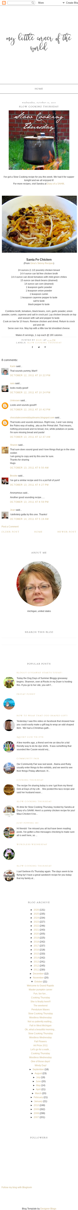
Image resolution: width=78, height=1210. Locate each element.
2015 (36, 953)
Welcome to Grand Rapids (40, 985)
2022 (36, 925)
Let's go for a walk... (40, 1049)
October (38, 981)
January (38, 1101)
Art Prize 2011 (40, 1045)
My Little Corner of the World (39, 44)
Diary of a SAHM (55, 183)
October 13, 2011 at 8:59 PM (29, 502)
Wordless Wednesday (32, 844)
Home (39, 89)
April (38, 1089)
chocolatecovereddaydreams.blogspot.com (32, 417)
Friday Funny (26, 694)
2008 (36, 1113)
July (38, 1077)
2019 (36, 937)
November (38, 977)
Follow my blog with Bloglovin (17, 1187)
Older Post (11, 532)
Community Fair (28, 758)
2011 (36, 969)
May (38, 1085)
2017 (36, 945)
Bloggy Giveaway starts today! (39, 672)
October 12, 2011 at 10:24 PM (30, 392)
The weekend (41, 1005)
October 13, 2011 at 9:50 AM (29, 467)
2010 (36, 1105)
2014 (36, 957)
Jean (13, 510)
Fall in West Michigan (40, 1025)
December (38, 973)
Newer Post (67, 532)
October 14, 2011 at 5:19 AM (29, 519)
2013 (36, 961)
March (38, 1093)
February (38, 1097)
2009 (36, 1109)
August (38, 1073)
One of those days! (40, 1061)
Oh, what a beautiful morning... (40, 1029)
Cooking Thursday (30, 780)
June (38, 1081)
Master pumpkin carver (40, 989)
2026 (36, 909)
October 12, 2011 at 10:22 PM (30, 375)
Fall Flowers (40, 1041)
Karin (13, 366)
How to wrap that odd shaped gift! (42, 715)
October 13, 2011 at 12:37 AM (30, 437)
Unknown (15, 400)
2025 (36, 913)
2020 (36, 933)
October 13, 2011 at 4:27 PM (29, 485)
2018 (36, 941)
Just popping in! (28, 823)
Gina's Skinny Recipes (41, 263)
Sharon (14, 445)
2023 (36, 921)
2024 (36, 917)
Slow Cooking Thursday (44, 343)
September (38, 1069)
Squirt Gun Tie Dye (30, 737)
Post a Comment (10, 526)
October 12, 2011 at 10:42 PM (30, 409)
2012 (36, 965)
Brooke (13, 475)
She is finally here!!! (40, 1001)
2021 (36, 929)
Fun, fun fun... (40, 993)
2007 (36, 1117)
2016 (36, 949)
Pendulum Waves (40, 1009)
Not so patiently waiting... (40, 1021)
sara (12, 383)
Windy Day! (40, 1065)
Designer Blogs (48, 1208)
